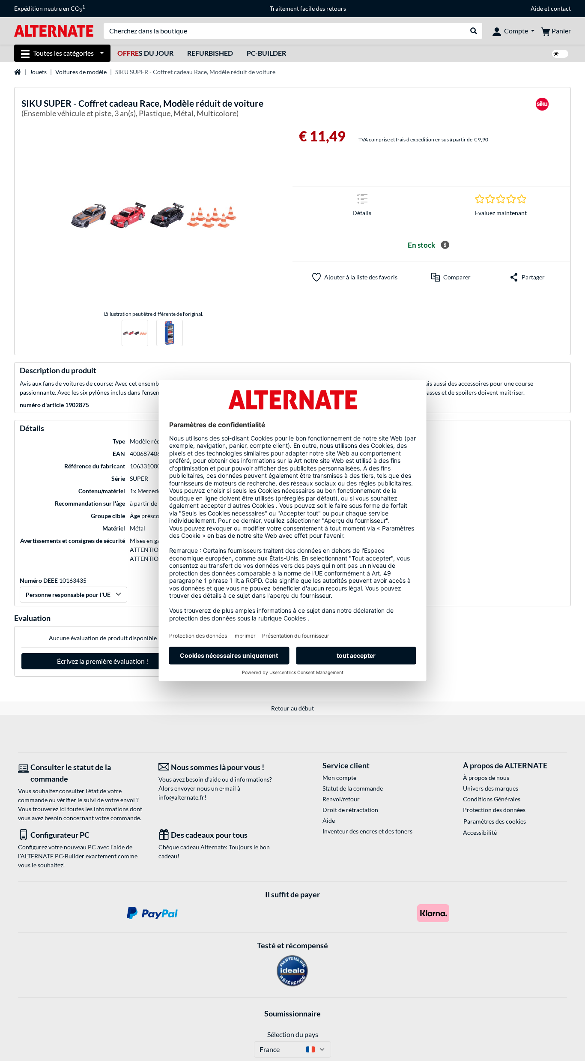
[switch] (560, 54)
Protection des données (494, 809)
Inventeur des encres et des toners (367, 831)
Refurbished (210, 53)
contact (561, 8)
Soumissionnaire (292, 1013)
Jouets (38, 71)
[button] (451, 277)
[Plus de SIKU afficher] (542, 109)
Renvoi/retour (341, 799)
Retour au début (292, 708)
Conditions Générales (491, 799)
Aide (537, 8)
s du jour (145, 53)
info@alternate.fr (181, 797)
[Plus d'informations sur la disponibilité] (445, 245)
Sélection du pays (292, 1034)
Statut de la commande (352, 788)
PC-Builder (266, 53)
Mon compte (339, 777)
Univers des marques (490, 788)
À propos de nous (486, 777)
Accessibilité (480, 832)
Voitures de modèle (81, 71)
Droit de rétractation (350, 809)
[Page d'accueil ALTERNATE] (53, 30)
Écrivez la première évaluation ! (102, 661)
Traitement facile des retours (308, 8)
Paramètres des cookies (494, 821)
